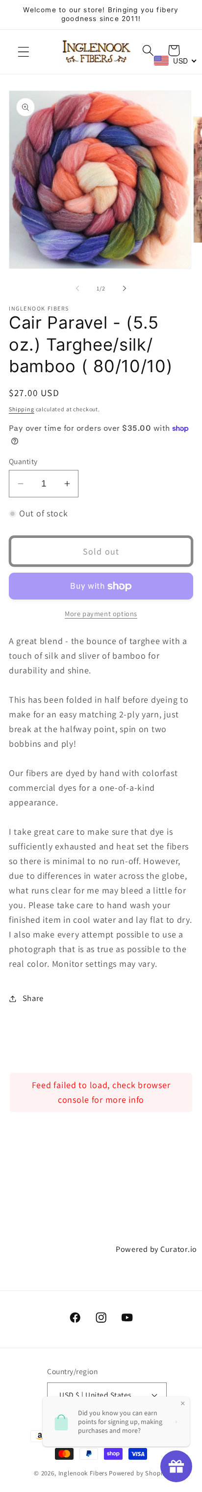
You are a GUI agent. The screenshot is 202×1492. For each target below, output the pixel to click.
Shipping (21, 409)
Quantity (23, 461)
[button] (24, 52)
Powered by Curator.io (156, 1249)
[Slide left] (77, 288)
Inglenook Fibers (82, 1473)
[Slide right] (124, 288)
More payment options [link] (101, 613)
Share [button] (33, 998)
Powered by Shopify (138, 1473)
